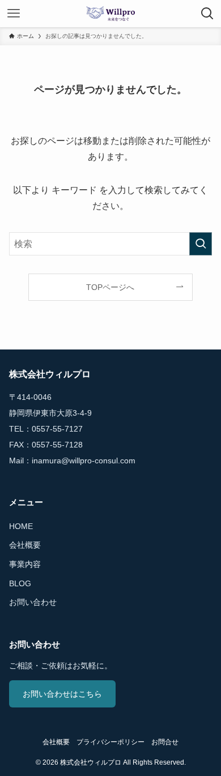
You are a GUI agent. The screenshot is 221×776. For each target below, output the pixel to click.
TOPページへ (110, 287)
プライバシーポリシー (110, 741)
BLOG (20, 583)
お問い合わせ (33, 602)
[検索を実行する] (200, 243)
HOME (21, 526)
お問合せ (164, 741)
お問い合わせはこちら (62, 693)
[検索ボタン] (207, 13)
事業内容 (25, 564)
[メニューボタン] (13, 13)
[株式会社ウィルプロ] (110, 13)
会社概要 (25, 544)
